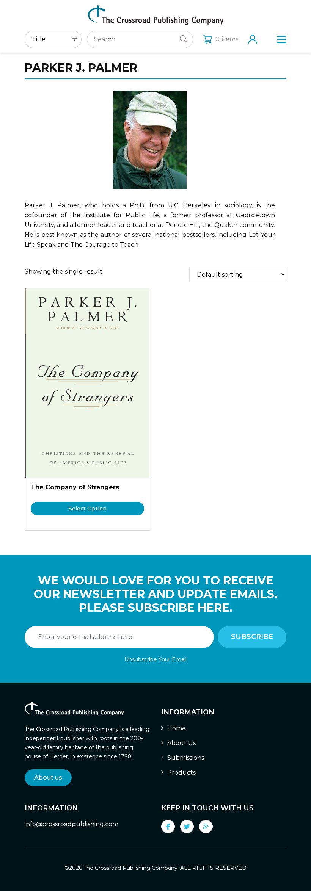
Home (176, 728)
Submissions (185, 757)
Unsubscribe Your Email (155, 659)
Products (181, 772)
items (226, 39)
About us (48, 777)
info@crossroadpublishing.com (71, 824)
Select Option (88, 508)
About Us (181, 743)
